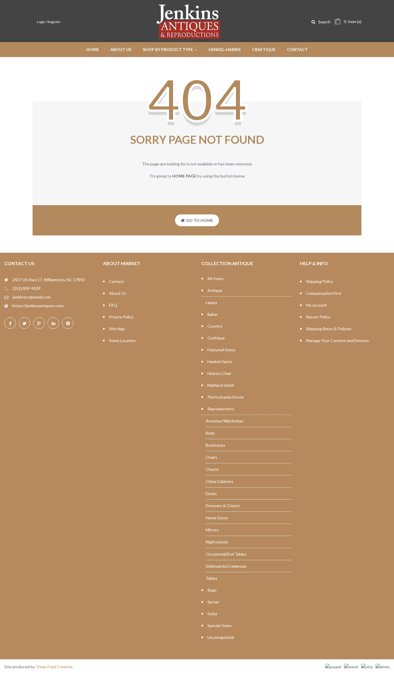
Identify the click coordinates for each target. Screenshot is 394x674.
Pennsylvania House (225, 396)
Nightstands (217, 541)
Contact (116, 281)
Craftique (216, 337)
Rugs (212, 590)
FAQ (113, 305)
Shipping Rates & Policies (329, 328)
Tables (211, 578)
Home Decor (217, 517)
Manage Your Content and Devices (337, 340)
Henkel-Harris (219, 361)
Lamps (211, 302)
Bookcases (215, 445)
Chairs (211, 457)
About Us (117, 293)
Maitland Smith (220, 385)
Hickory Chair (219, 373)
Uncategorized (220, 637)
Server (213, 601)
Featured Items (221, 349)
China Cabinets (219, 481)
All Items (215, 278)
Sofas (212, 613)
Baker (212, 314)
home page (184, 175)
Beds (210, 433)
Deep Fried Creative (55, 666)
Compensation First (324, 293)
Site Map (117, 328)
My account (316, 305)
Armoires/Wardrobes (224, 420)
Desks (211, 493)
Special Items (219, 625)
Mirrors (212, 529)
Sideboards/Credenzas (226, 566)
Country (214, 326)
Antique (214, 290)
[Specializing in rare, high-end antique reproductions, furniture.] (188, 36)
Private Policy (121, 316)
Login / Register (49, 22)
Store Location (122, 340)
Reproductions (220, 408)
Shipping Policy (319, 281)
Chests (212, 469)
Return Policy (318, 316)
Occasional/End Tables (226, 554)
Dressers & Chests (223, 505)
